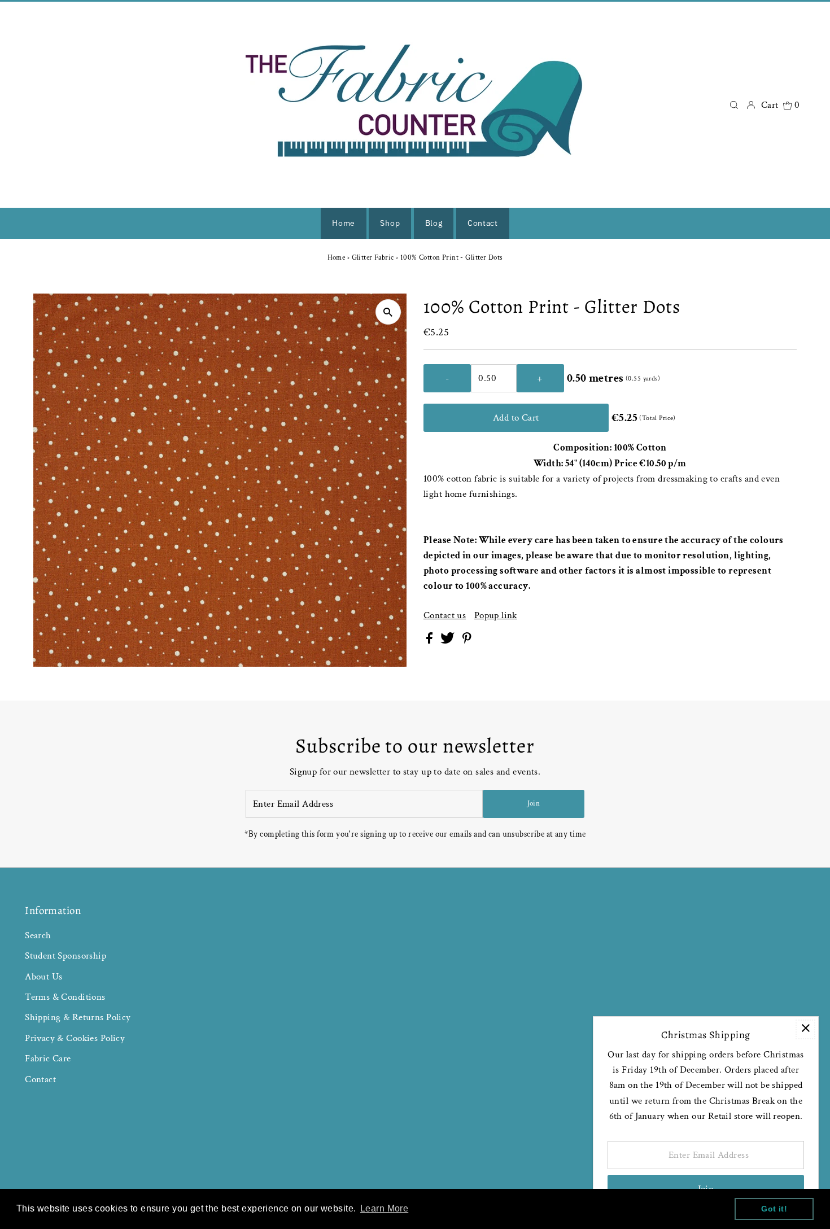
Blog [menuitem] (434, 223)
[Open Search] (734, 104)
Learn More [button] (384, 1208)
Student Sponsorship (65, 956)
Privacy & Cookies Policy (75, 1038)
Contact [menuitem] (483, 223)
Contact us (444, 615)
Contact (40, 1079)
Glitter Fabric (373, 258)
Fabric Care (48, 1058)
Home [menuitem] (343, 223)
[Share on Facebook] (430, 641)
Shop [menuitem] (390, 223)
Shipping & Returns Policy (78, 1017)
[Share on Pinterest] (466, 641)
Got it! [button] (774, 1208)
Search (38, 935)
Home (336, 258)
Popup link (495, 615)
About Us (43, 976)
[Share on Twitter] (448, 641)
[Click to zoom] (388, 312)
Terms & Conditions (65, 997)
